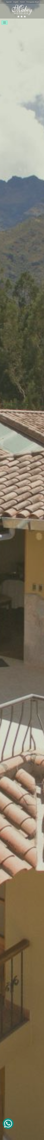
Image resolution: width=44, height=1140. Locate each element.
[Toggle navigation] (4, 22)
